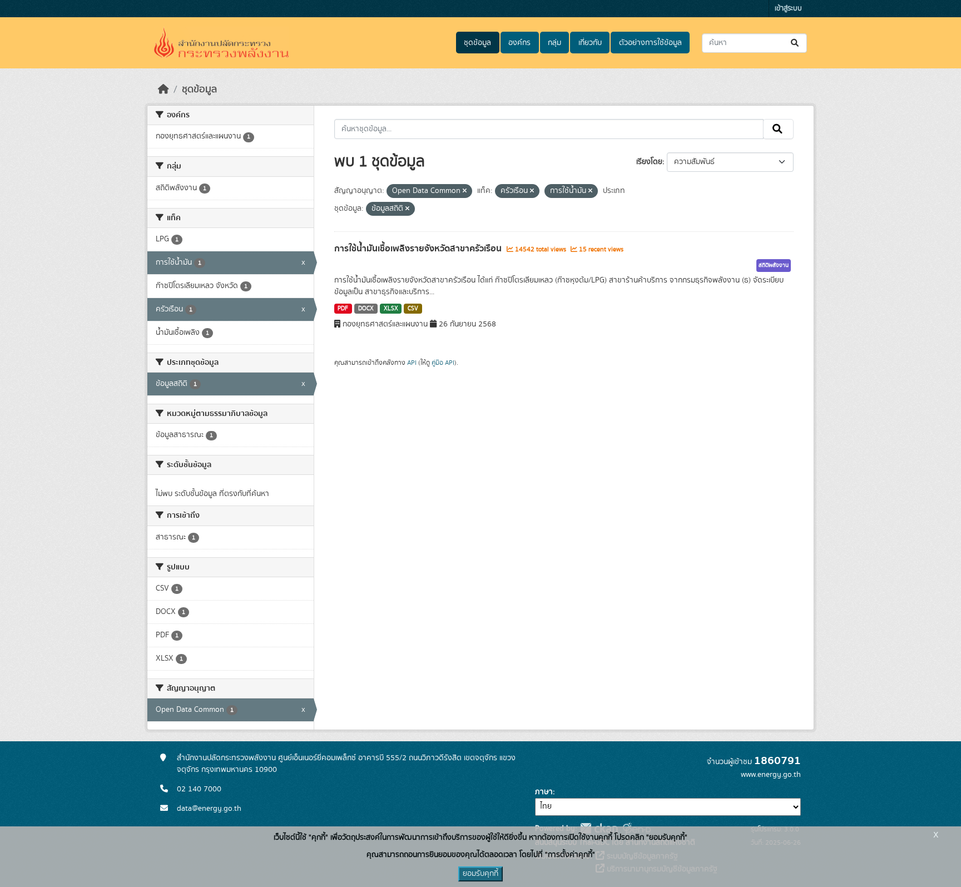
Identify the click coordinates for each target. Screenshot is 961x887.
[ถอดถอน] (465, 191)
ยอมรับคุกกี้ (480, 873)
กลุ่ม (554, 42)
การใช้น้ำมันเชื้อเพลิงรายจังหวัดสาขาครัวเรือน (419, 248)
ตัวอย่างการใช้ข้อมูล (650, 42)
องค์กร (519, 42)
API (412, 363)
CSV (413, 308)
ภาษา (544, 791)
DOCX (366, 308)
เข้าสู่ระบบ (788, 8)
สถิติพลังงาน (774, 265)
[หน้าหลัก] (163, 89)
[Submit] (796, 43)
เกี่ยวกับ (590, 42)
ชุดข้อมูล (477, 42)
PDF (343, 308)
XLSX (391, 308)
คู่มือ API (443, 363)
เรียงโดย (649, 161)
